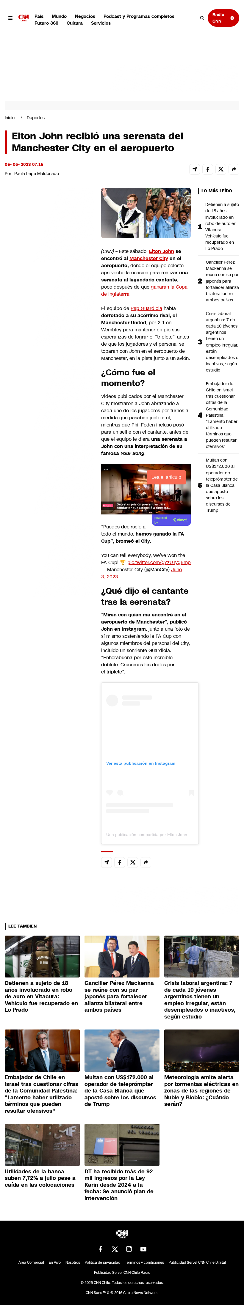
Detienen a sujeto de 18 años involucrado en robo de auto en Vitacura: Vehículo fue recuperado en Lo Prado (222, 226)
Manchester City (148, 258)
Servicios (101, 23)
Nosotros (72, 1262)
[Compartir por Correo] (194, 169)
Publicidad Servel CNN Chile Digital (197, 1262)
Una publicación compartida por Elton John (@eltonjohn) (159, 834)
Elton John (161, 251)
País (39, 16)
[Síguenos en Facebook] (100, 1249)
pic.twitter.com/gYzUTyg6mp (159, 562)
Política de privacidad (102, 1262)
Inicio (10, 118)
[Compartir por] (234, 169)
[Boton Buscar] (202, 18)
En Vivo (55, 1262)
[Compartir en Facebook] (207, 169)
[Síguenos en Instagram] (129, 1249)
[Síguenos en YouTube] (143, 1249)
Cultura (75, 23)
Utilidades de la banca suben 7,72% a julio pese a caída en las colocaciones (40, 1178)
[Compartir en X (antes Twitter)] (220, 169)
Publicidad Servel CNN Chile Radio (122, 1272)
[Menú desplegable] (10, 18)
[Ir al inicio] (23, 18)
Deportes (36, 118)
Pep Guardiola (146, 308)
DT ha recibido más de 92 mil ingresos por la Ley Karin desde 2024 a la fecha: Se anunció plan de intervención (119, 1185)
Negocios (85, 16)
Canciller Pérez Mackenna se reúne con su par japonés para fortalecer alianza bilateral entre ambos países (222, 281)
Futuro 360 (46, 23)
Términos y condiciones (144, 1262)
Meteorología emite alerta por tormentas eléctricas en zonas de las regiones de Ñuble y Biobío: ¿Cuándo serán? (201, 1090)
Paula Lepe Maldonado (36, 174)
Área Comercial (31, 1262)
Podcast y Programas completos (139, 16)
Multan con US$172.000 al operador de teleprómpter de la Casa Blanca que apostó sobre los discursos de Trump (222, 485)
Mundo (59, 16)
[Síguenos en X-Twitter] (115, 1249)
